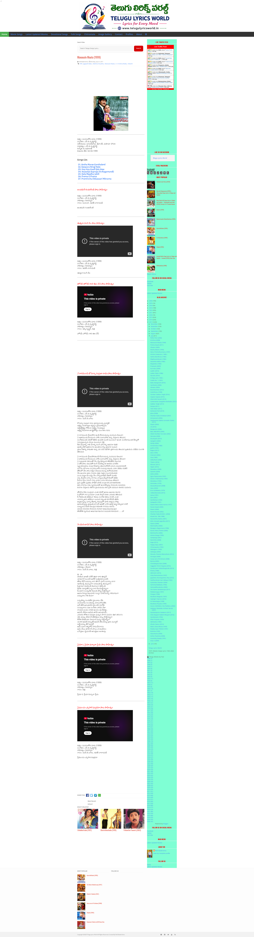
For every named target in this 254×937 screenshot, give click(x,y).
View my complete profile (161, 853)
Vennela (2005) (155, 436)
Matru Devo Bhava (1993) (158, 627)
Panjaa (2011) (154, 406)
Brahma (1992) (155, 631)
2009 (150, 787)
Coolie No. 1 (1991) (156, 380)
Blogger (165, 824)
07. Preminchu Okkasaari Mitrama (94, 178)
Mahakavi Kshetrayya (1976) (163, 73)
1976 (150, 721)
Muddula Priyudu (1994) (158, 604)
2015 (150, 799)
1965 (150, 699)
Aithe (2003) (154, 474)
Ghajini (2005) (160, 247)
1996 (150, 761)
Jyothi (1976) (154, 448)
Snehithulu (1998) (156, 392)
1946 (149, 660)
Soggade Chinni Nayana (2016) (160, 566)
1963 (150, 695)
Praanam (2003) (155, 366)
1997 (150, 763)
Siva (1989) (153, 457)
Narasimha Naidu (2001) (158, 519)
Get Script (154, 89)
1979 (150, 727)
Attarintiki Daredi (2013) (158, 399)
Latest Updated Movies (37, 34)
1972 (150, 713)
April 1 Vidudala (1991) (161, 66)
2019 (151, 317)
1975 (150, 719)
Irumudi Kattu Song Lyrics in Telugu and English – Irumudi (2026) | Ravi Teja (166, 257)
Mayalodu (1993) (155, 364)
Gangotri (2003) (155, 441)
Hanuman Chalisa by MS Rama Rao (95, 922)
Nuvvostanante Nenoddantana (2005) (165, 219)
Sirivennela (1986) (156, 446)
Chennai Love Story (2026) (163, 182)
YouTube (150, 285)
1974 (150, 717)
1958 (149, 685)
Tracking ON (166, 89)
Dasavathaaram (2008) (157, 486)
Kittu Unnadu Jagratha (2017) (160, 521)
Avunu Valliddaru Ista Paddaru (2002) (162, 606)
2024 (151, 305)
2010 (150, 789)
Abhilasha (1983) (155, 622)
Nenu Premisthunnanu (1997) (160, 352)
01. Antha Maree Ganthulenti (92, 164)
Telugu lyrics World (92, 934)
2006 (150, 781)
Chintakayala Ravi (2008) (158, 563)
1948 (149, 664)
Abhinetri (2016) (155, 573)
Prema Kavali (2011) (156, 345)
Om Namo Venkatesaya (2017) (160, 589)
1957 (150, 683)
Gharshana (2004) (156, 634)
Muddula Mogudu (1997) (158, 596)
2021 (151, 313)
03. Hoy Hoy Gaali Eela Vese (91, 169)
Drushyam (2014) (156, 439)
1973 (150, 715)
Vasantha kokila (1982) (157, 361)
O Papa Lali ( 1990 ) (156, 378)
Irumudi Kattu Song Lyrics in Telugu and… (160, 59)
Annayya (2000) (155, 556)
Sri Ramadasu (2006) (161, 238)
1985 (150, 739)
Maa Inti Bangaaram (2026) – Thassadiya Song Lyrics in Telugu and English (165, 193)
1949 (149, 667)
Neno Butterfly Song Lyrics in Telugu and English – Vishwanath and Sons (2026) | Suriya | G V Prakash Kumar (165, 202)
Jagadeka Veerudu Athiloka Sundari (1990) (162, 82)
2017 (151, 322)
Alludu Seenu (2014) (157, 624)
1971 (150, 711)
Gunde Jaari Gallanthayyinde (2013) (162, 568)
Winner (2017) (155, 464)
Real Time (160, 89)
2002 (150, 773)
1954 (149, 677)
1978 (150, 725)
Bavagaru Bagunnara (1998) (159, 528)
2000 (150, 769)
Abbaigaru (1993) (156, 549)
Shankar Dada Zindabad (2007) (160, 416)
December (154, 324)
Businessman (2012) (157, 390)
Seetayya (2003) (155, 552)
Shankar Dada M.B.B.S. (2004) (160, 514)
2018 (151, 320)
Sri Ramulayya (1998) (157, 601)
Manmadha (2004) (156, 526)
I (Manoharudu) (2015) (157, 493)
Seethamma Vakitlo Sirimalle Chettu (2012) (162, 421)
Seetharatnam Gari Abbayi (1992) (161, 580)
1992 (150, 753)
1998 (150, 765)
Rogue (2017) (154, 450)
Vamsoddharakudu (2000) (158, 587)
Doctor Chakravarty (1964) (158, 479)
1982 (150, 733)
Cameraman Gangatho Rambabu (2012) (163, 401)
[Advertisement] (111, 82)
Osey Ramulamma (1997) (158, 575)
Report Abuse (151, 274)
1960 (150, 689)
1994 (150, 757)
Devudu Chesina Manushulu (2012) (162, 554)
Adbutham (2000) (156, 460)
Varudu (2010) (155, 375)
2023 (151, 308)
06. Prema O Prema (87, 176)
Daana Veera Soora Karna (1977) (161, 505)
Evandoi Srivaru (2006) (157, 87)
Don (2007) (153, 497)
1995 (150, 759)
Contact (119, 34)
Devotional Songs (59, 34)
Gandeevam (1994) (156, 617)
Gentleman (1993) (156, 500)
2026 (151, 301)
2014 (150, 797)
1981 (150, 731)
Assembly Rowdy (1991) (158, 638)
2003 (150, 775)
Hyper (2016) (154, 467)
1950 (149, 669)
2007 (150, 783)
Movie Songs (17, 34)
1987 (150, 743)
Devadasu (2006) (155, 469)
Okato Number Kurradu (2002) (160, 434)
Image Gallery (105, 34)
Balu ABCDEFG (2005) (157, 431)
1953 (149, 675)
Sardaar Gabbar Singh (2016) (160, 394)
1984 (150, 737)
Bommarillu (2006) (156, 533)
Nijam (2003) (154, 424)
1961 (149, 691)
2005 (150, 779)
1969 (150, 707)
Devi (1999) (154, 453)
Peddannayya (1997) (157, 592)
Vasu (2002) (154, 488)
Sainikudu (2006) (155, 385)
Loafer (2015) (154, 371)
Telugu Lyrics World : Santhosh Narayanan (162, 54)
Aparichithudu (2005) (162, 228)
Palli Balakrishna (160, 851)
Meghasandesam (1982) (158, 359)
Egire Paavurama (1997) (158, 476)
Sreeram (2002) (155, 455)
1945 (149, 658)
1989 (150, 747)
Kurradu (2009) (155, 368)
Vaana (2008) (154, 523)
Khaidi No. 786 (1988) (157, 516)
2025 (151, 303)
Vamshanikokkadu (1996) (158, 585)
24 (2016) (153, 427)
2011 (150, 791)
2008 (150, 785)
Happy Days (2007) (156, 545)
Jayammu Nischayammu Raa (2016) (162, 578)
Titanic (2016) (154, 462)
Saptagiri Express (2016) (158, 599)
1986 (150, 741)
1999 (150, 767)
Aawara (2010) (160, 210)
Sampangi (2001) (155, 538)
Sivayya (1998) (155, 594)
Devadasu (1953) (155, 481)
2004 (150, 777)
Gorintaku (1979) (155, 483)
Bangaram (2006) (156, 429)
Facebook (150, 281)
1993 (150, 755)
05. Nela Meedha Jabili (88, 174)
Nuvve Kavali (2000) (156, 507)
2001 (150, 771)
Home (4, 34)
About (139, 34)
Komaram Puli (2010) (157, 411)
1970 (150, 709)
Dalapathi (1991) (155, 502)
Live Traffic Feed (160, 47)
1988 (150, 745)
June (152, 644)
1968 (150, 705)
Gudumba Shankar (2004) (158, 582)
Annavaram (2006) (156, 418)
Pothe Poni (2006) (156, 338)
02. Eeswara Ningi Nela (89, 166)
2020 (151, 315)
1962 (150, 693)
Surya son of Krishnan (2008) (159, 559)
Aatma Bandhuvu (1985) (158, 357)
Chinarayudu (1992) (156, 547)
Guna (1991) (154, 495)
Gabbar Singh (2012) (157, 404)
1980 (150, 729)
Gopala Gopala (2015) (157, 397)
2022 (151, 310)
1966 (150, 701)
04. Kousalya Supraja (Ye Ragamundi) (96, 171)
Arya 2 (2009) (154, 641)
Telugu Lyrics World (160, 158)
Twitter (149, 283)
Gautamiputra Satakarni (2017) (160, 612)
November (154, 326)
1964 (150, 697)
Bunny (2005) (154, 561)
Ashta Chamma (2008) (157, 636)
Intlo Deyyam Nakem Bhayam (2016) (162, 615)
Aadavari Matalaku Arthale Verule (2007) (161, 609)
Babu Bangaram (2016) (157, 383)
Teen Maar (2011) (156, 409)
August (153, 333)
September (155, 331)
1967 (150, 703)
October (154, 329)
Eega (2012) (154, 542)
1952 (149, 672)
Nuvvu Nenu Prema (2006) (159, 530)
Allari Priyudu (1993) (157, 619)
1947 (149, 662)
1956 (149, 681)
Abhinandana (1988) (161, 266)
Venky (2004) (154, 443)
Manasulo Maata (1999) (89, 57)
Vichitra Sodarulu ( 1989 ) (158, 354)
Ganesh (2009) (155, 472)
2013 (150, 795)
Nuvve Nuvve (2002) (157, 512)
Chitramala (89, 34)
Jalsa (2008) (154, 413)
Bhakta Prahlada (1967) (93, 894)
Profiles (129, 34)
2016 (150, 801)
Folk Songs (76, 34)
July (152, 336)
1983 (150, 735)
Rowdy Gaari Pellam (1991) (159, 629)
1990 (150, 749)
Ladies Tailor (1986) (156, 373)
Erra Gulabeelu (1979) (157, 490)
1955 (150, 679)
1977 (150, 723)
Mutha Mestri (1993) (157, 350)
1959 (149, 687)
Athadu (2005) (155, 387)
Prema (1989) (154, 571)
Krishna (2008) (155, 340)
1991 (150, 751)
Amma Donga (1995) (157, 535)
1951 (149, 671)
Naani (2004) (154, 509)
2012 (150, 793)
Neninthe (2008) (155, 540)
